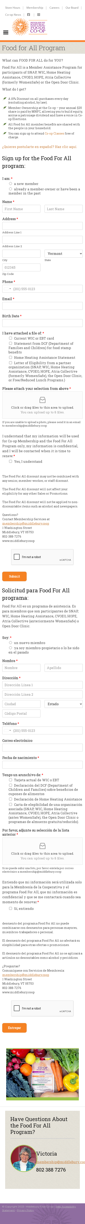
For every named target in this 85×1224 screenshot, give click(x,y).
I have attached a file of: (23, 333)
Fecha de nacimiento (20, 758)
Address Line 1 (11, 232)
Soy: (7, 638)
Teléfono (10, 724)
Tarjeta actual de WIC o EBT (36, 780)
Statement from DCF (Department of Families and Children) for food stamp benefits (40, 347)
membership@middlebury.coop (25, 523)
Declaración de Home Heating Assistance (48, 799)
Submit (14, 576)
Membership (34, 8)
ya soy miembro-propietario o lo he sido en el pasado (43, 650)
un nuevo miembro (29, 643)
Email (8, 299)
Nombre (10, 661)
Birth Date (12, 316)
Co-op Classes (54, 133)
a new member (26, 183)
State (48, 260)
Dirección (11, 678)
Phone (8, 282)
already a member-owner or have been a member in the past (44, 191)
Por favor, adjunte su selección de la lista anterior (35, 832)
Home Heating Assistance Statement (44, 357)
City (4, 260)
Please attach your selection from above (36, 389)
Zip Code (8, 274)
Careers (54, 8)
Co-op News (13, 15)
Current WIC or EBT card (34, 338)
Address (10, 219)
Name (8, 202)
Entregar (14, 1028)
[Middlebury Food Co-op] (29, 20)
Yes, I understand (28, 461)
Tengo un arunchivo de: (22, 775)
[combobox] (7, 288)
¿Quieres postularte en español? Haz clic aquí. (39, 146)
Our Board (72, 8)
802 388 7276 (51, 1169)
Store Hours (12, 8)
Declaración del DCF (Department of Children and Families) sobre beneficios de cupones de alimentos (43, 789)
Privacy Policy (25, 1210)
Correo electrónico (17, 740)
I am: (7, 179)
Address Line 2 (12, 246)
